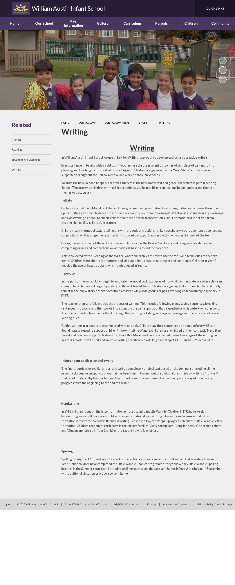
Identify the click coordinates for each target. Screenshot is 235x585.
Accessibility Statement (177, 504)
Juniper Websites (97, 504)
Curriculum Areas (117, 122)
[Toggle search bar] (189, 8)
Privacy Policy (205, 504)
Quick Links (215, 8)
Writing (164, 122)
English (144, 122)
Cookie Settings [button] (223, 504)
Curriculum (87, 122)
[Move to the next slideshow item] (223, 79)
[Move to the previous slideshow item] (223, 70)
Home (65, 122)
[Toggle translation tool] (177, 8)
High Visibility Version (126, 504)
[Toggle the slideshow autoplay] (223, 61)
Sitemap (151, 504)
